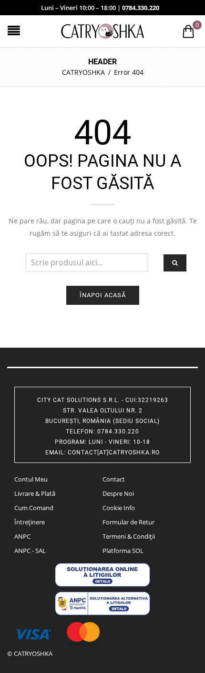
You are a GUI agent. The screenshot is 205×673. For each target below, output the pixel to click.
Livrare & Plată (34, 493)
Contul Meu (31, 479)
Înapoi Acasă (103, 295)
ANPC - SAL (30, 550)
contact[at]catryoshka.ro (114, 452)
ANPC (22, 536)
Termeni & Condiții (128, 536)
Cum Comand (33, 507)
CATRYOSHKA (83, 72)
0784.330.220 (140, 7)
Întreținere (29, 522)
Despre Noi (118, 493)
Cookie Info (118, 507)
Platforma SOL (123, 550)
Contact (113, 479)
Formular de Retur (128, 522)
